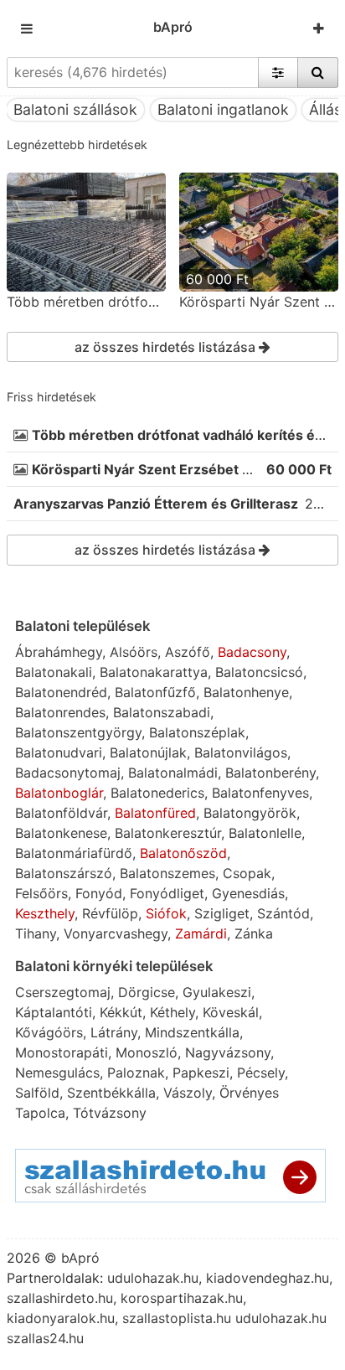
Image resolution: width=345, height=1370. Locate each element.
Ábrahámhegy (58, 652)
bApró (173, 26)
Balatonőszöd (183, 853)
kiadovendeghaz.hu (267, 1277)
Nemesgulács (57, 1072)
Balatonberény (270, 772)
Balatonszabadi (161, 712)
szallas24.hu (45, 1338)
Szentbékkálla (111, 1092)
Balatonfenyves (260, 792)
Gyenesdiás (248, 893)
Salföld (37, 1092)
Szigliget (222, 913)
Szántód (283, 913)
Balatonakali (53, 672)
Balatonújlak (148, 752)
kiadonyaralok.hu (61, 1318)
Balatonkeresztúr (168, 833)
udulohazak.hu (152, 1277)
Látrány (113, 1032)
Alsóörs (133, 652)
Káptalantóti (53, 1012)
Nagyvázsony (227, 1052)
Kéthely (172, 1012)
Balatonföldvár (61, 812)
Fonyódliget (167, 893)
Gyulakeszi (217, 992)
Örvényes (249, 1092)
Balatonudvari (58, 752)
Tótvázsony (110, 1112)
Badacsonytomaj (68, 772)
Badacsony (252, 652)
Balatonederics (157, 792)
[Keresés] (317, 72)
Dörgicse (146, 992)
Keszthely (45, 913)
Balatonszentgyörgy (78, 732)
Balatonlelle (265, 833)
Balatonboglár (59, 792)
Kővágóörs (49, 1032)
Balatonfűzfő (155, 692)
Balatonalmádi (173, 772)
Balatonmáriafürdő (73, 853)
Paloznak (136, 1072)
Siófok (166, 913)
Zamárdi (201, 933)
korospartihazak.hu (182, 1298)
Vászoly (187, 1092)
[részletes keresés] (278, 72)
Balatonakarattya (154, 672)
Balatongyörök (249, 812)
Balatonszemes (167, 873)
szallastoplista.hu (176, 1318)
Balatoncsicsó (259, 672)
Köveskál (231, 1012)
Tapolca (40, 1112)
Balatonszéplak (197, 732)
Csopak (247, 873)
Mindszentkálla (192, 1032)
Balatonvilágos (240, 752)
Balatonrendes (60, 712)
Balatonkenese (61, 833)
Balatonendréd (61, 692)
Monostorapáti (61, 1052)
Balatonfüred (155, 812)
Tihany (35, 933)
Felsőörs (41, 893)
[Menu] (27, 28)
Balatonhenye (246, 692)
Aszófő (187, 652)
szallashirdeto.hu (60, 1298)
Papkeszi (200, 1072)
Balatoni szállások (75, 109)
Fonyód (98, 893)
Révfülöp (110, 913)
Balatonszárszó (63, 873)
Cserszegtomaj (63, 992)
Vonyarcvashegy (115, 933)
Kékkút (121, 1012)
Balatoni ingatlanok (223, 109)
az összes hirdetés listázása (167, 347)
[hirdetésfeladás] (318, 28)
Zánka (253, 933)
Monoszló (147, 1052)
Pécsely (261, 1072)
